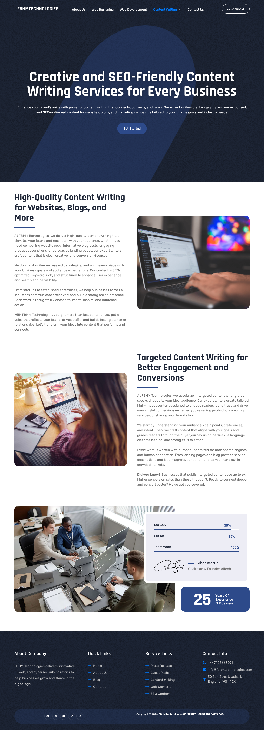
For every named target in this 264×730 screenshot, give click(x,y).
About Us (78, 9)
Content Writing (165, 9)
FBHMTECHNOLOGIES (38, 9)
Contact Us (196, 9)
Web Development (133, 9)
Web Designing (103, 9)
